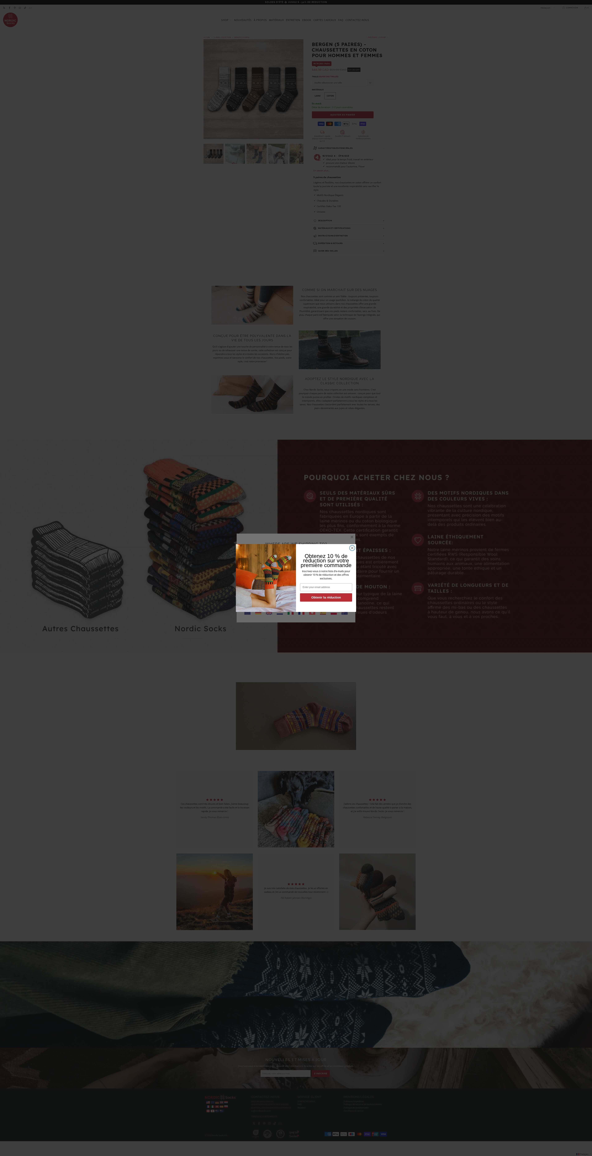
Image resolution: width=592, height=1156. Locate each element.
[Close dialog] (352, 548)
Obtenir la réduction (326, 597)
